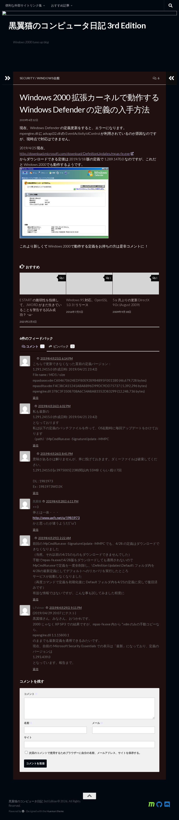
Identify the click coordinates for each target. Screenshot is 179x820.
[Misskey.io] (151, 804)
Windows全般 (48, 78)
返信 (35, 398)
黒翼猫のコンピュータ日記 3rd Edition (77, 25)
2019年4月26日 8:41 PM (56, 453)
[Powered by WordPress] (23, 811)
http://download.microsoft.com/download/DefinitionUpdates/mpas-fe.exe (75, 153)
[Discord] (167, 804)
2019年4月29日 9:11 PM (65, 607)
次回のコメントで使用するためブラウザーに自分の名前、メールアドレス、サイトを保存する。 (85, 752)
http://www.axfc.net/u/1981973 (56, 518)
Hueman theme (55, 811)
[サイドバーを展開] (7, 78)
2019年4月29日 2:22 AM (54, 538)
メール (97, 723)
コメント (34, 346)
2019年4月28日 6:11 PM (62, 501)
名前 (28, 723)
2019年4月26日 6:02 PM (54, 406)
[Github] (159, 804)
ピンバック (63, 346)
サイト (28, 737)
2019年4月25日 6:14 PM (56, 358)
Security (27, 78)
